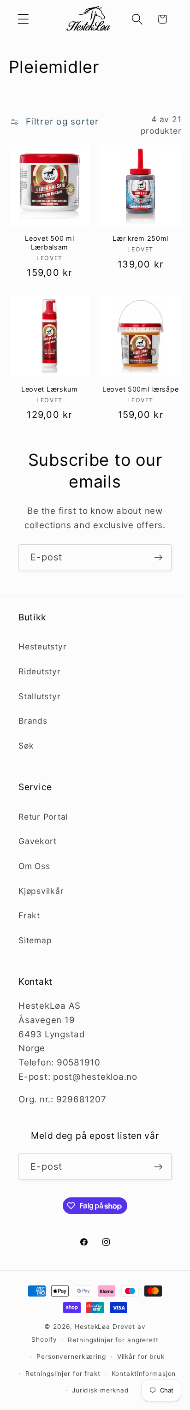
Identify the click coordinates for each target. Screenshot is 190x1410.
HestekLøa (92, 1326)
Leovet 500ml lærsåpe (140, 389)
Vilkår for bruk (141, 1356)
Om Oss (34, 866)
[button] (23, 19)
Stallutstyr (39, 696)
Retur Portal (43, 816)
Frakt (29, 915)
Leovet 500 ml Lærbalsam (49, 242)
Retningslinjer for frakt (63, 1373)
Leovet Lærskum (49, 389)
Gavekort (37, 841)
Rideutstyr (39, 671)
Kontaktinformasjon (144, 1373)
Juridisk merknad (100, 1390)
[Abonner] (158, 557)
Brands (33, 721)
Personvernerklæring (71, 1356)
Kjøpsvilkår (41, 891)
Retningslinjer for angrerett (113, 1340)
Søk (26, 745)
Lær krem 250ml (140, 238)
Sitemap (35, 940)
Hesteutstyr (42, 646)
